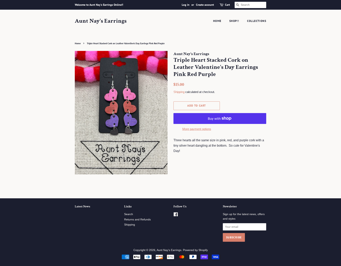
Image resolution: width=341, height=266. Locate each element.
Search (128, 214)
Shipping (179, 92)
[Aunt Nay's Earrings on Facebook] (175, 215)
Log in (185, 5)
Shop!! (234, 21)
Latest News (82, 206)
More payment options (196, 129)
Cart (227, 5)
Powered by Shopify (195, 250)
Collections (256, 21)
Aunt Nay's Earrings (100, 21)
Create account (205, 5)
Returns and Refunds (137, 219)
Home (217, 21)
